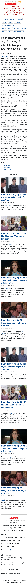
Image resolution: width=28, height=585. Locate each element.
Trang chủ (5, 19)
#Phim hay (7, 167)
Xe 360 (24, 28)
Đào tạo (12, 19)
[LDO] (14, 185)
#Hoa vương (7, 169)
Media (10, 32)
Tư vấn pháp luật (19, 32)
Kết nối (4, 32)
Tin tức (4, 22)
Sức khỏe (16, 28)
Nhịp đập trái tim (7, 28)
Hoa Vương (7, 288)
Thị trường (17, 22)
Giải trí (10, 22)
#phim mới (7, 165)
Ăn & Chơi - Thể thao (8, 25)
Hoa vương (5, 56)
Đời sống (19, 19)
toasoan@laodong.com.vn (12, 550)
